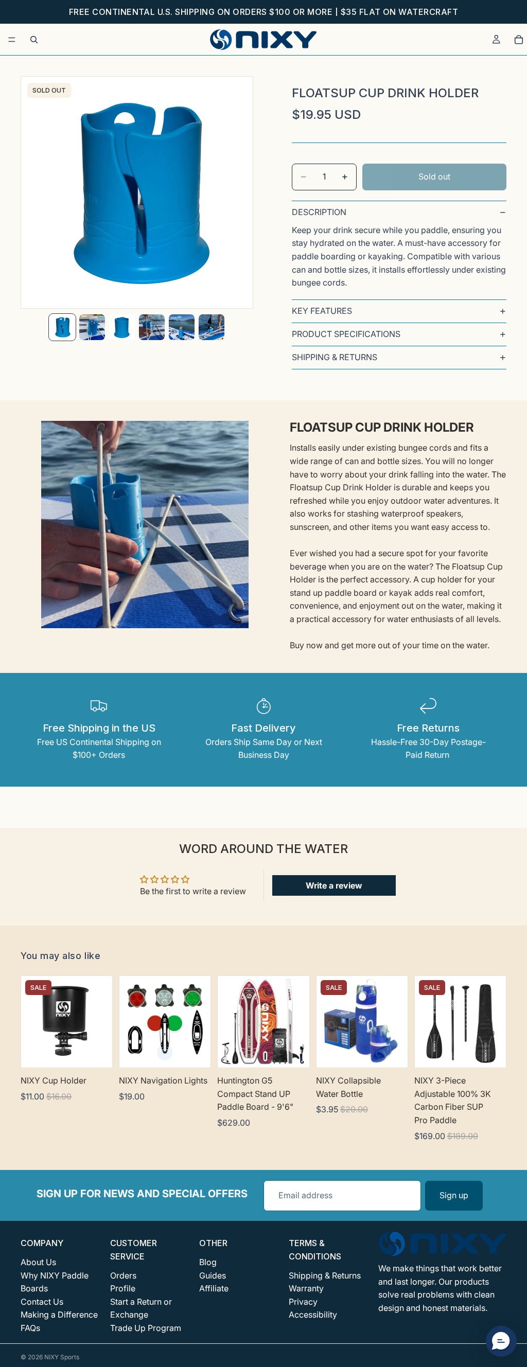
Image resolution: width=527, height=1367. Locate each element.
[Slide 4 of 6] (152, 327)
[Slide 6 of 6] (211, 327)
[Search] (34, 39)
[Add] (96, 1051)
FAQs (30, 1328)
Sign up (454, 1195)
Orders (123, 1275)
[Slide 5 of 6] (182, 327)
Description (319, 212)
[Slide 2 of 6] (92, 327)
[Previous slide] (130, 1021)
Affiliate (214, 1289)
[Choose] (293, 1051)
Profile (122, 1289)
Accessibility (313, 1315)
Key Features (322, 311)
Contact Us (42, 1302)
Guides (212, 1275)
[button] (501, 1341)
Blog (208, 1262)
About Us (38, 1262)
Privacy (303, 1302)
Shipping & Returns (334, 357)
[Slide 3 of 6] (122, 327)
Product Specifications (346, 334)
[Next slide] (199, 1021)
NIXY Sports (61, 1357)
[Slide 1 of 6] (62, 327)
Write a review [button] (334, 885)
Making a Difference (59, 1315)
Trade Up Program (145, 1328)
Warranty (306, 1289)
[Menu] (12, 39)
